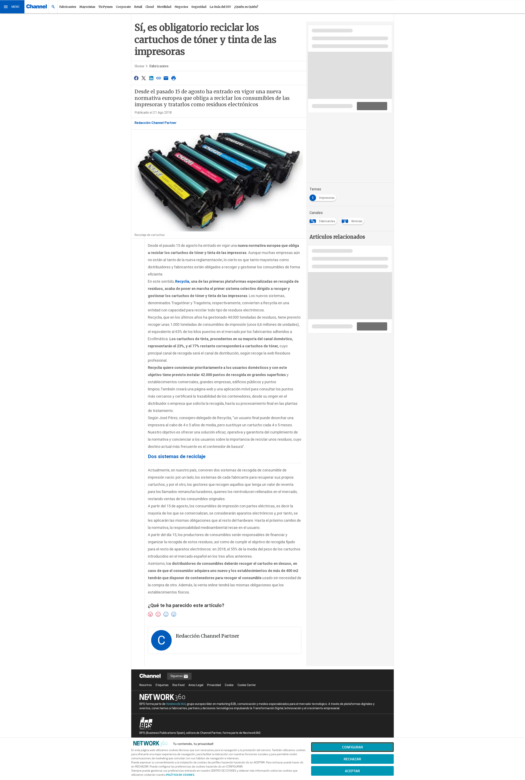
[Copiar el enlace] (158, 78)
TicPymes (105, 7)
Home (139, 66)
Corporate (123, 7)
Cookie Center (246, 685)
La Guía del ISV (220, 7)
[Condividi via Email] (166, 78)
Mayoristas (87, 7)
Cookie (229, 685)
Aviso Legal (195, 685)
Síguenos (176, 676)
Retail (138, 7)
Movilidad (164, 7)
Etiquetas (162, 685)
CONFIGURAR (352, 747)
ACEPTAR (352, 771)
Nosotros (145, 685)
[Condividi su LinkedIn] (151, 78)
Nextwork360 (176, 704)
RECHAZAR (352, 759)
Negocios (181, 7)
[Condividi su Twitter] (143, 78)
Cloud (149, 7)
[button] (12, 6)
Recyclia (181, 281)
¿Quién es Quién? (246, 7)
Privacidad (214, 685)
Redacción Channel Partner (156, 123)
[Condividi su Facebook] (136, 78)
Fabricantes (67, 7)
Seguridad (198, 7)
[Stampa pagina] (173, 78)
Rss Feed (178, 685)
